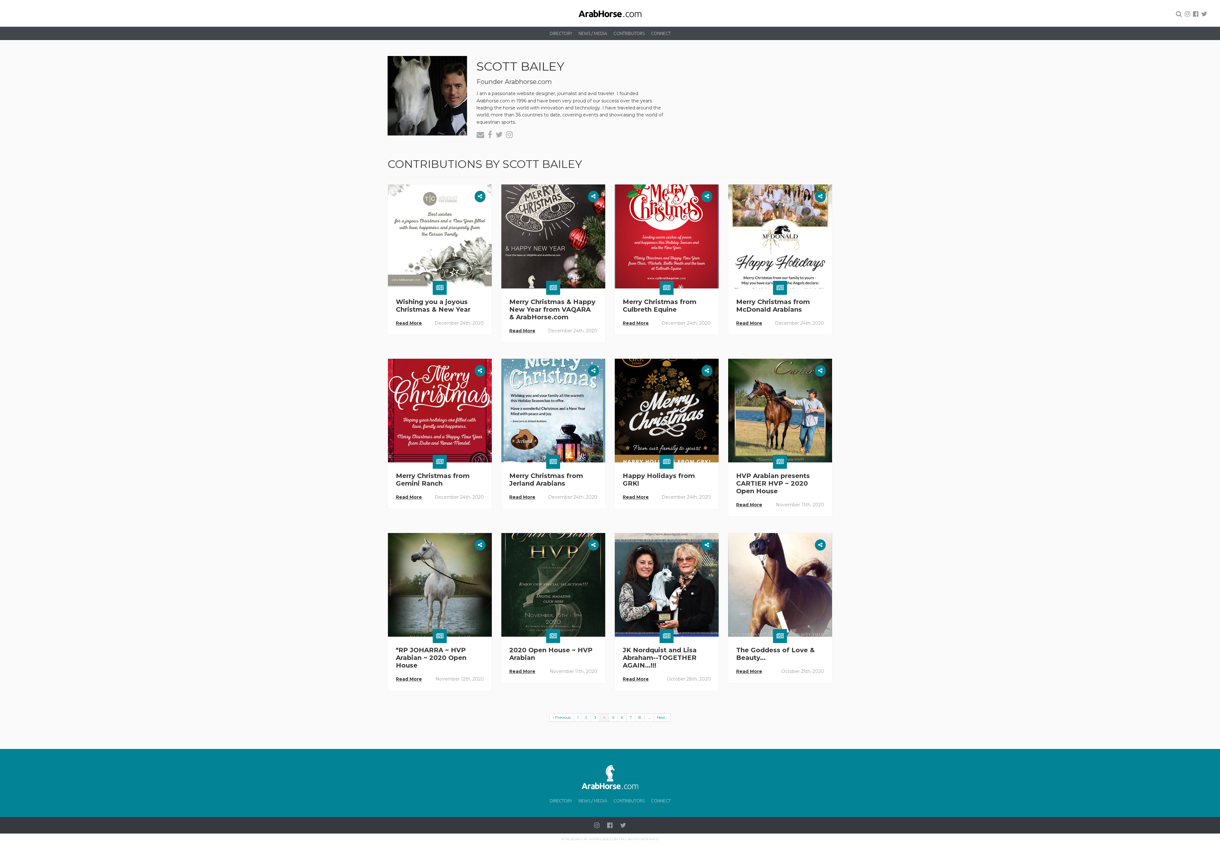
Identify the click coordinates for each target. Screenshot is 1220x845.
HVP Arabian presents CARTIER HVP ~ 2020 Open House (773, 483)
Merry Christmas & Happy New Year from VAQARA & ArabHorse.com (552, 309)
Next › (662, 717)
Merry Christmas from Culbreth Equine (659, 305)
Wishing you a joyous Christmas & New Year (433, 305)
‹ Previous (562, 717)
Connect (661, 33)
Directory (561, 33)
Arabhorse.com (603, 839)
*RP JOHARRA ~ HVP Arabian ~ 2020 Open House (431, 657)
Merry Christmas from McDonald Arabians (773, 305)
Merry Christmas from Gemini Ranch (433, 479)
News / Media (593, 33)
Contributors (629, 33)
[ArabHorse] (610, 13)
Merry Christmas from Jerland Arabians (546, 479)
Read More (409, 323)
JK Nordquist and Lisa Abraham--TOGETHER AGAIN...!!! (660, 657)
